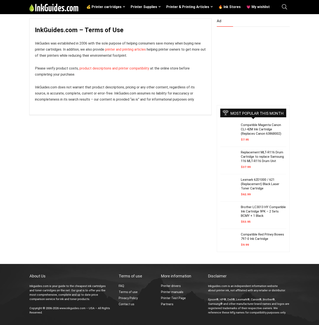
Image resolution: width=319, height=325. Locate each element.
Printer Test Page (173, 298)
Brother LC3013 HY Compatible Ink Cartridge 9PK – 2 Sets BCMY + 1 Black (263, 211)
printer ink (222, 290)
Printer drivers (171, 286)
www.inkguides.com (72, 308)
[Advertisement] (249, 64)
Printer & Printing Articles (187, 7)
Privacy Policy (128, 298)
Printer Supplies (144, 7)
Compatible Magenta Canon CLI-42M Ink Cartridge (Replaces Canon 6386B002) (261, 129)
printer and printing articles (125, 49)
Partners (167, 304)
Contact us (126, 304)
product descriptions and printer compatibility (114, 68)
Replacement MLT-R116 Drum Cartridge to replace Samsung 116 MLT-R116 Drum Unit (262, 156)
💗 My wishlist (258, 7)
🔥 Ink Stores (229, 7)
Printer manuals (172, 292)
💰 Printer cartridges (104, 7)
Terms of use (128, 292)
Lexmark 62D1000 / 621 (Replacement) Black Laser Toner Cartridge (260, 184)
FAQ (121, 286)
